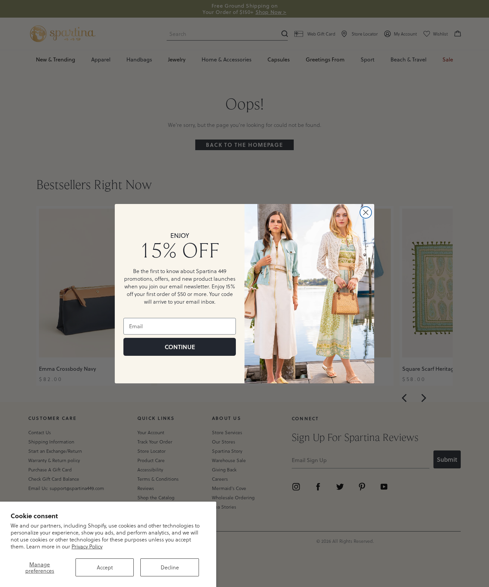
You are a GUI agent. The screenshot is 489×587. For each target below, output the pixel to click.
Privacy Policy (87, 546)
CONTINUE (180, 346)
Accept (105, 567)
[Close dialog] (366, 212)
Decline (170, 567)
